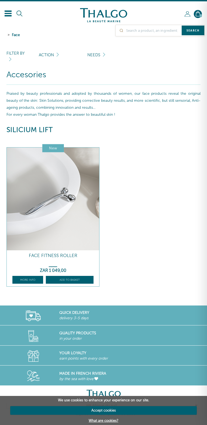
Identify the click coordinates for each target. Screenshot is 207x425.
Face (16, 35)
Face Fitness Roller (53, 255)
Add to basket (70, 280)
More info (27, 280)
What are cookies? (103, 421)
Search (193, 30)
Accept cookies (103, 410)
